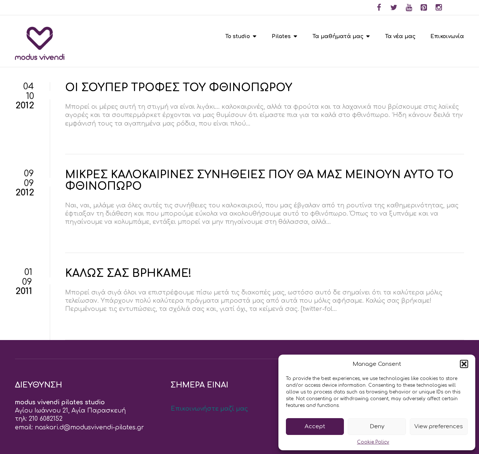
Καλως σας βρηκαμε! (128, 273)
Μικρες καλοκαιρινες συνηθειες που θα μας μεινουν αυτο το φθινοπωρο (259, 180)
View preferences (438, 426)
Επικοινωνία (447, 36)
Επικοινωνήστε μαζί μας (209, 409)
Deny (377, 426)
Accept (315, 426)
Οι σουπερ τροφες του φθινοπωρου (178, 88)
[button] (464, 364)
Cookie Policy (373, 442)
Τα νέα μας (400, 36)
